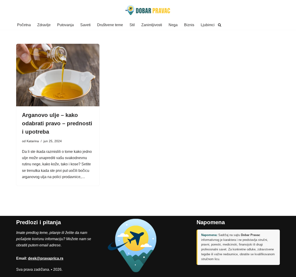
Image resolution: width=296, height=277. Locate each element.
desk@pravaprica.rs (45, 258)
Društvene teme (110, 25)
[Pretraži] (219, 25)
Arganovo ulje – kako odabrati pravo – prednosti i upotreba (57, 123)
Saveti (85, 25)
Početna (24, 25)
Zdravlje (44, 25)
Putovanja (65, 25)
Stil (132, 25)
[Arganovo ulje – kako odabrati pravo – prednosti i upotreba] (57, 75)
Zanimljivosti (151, 25)
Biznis (189, 25)
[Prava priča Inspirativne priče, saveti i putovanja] (148, 10)
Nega (173, 25)
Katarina (33, 141)
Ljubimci (208, 25)
